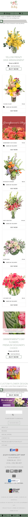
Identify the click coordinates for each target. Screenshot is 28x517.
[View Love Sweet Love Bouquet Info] (14, 283)
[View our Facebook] (11, 451)
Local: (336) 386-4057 (14, 463)
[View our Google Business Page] (14, 451)
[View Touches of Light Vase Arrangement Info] (14, 89)
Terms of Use (14, 510)
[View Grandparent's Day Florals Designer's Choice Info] (14, 128)
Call (5, 515)
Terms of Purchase (18, 508)
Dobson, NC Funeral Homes (9, 497)
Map (15, 515)
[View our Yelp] (17, 451)
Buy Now (14, 69)
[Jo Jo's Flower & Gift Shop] (14, 9)
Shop (8, 13)
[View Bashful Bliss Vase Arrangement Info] (14, 244)
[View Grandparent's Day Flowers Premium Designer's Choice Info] (14, 323)
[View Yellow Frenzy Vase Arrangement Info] (14, 41)
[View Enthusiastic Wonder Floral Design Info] (14, 167)
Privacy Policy (6, 508)
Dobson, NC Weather (6, 502)
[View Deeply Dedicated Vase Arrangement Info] (14, 205)
